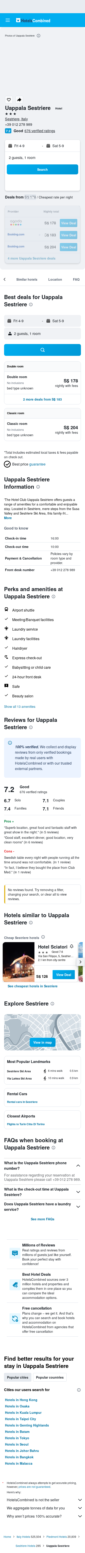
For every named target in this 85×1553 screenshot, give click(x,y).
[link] (32, 986)
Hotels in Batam (17, 1431)
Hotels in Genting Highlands (27, 1425)
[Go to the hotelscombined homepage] (33, 20)
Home (7, 1536)
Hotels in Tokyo (17, 1438)
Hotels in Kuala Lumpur (23, 1412)
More (8, 517)
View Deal (63, 974)
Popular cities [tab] (17, 1377)
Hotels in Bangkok (19, 1457)
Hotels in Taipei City (20, 1419)
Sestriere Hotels (25, 1546)
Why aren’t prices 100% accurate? (34, 1516)
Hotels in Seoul (17, 1444)
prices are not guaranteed (34, 1487)
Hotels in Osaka (17, 1406)
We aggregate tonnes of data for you (36, 1508)
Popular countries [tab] (50, 1377)
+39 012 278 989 (18, 124)
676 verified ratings (39, 130)
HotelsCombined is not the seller (33, 1499)
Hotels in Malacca (18, 1463)
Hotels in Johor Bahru (22, 1450)
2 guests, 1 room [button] (22, 157)
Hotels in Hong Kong (21, 1399)
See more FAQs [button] (42, 1219)
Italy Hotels (23, 1536)
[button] (8, 20)
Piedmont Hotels (56, 1536)
